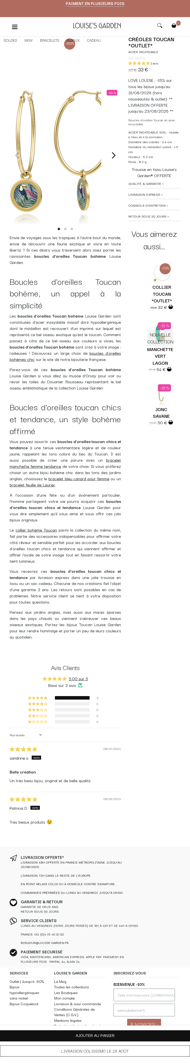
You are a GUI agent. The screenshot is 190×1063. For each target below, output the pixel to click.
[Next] (113, 155)
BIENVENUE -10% (129, 984)
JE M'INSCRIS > (144, 1024)
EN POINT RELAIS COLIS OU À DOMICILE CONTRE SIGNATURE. (68, 883)
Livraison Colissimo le (95, 1051)
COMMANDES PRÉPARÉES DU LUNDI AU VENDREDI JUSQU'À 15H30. (72, 892)
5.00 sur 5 (78, 678)
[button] (139, 63)
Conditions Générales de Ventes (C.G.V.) (74, 1011)
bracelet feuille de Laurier (32, 485)
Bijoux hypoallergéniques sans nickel (24, 992)
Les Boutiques (66, 992)
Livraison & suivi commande (77, 1003)
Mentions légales (68, 1020)
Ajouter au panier (95, 1035)
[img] (23, 749)
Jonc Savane (161, 412)
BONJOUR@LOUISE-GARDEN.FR (45, 942)
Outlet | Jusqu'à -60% (27, 981)
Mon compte (64, 998)
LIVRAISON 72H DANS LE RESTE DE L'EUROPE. (56, 875)
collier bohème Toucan (36, 530)
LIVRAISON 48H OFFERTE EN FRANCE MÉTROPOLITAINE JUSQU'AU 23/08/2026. (71, 864)
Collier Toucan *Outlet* (162, 293)
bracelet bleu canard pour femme (78, 478)
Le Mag (60, 981)
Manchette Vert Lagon (160, 356)
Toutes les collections (71, 987)
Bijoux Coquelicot (24, 1003)
